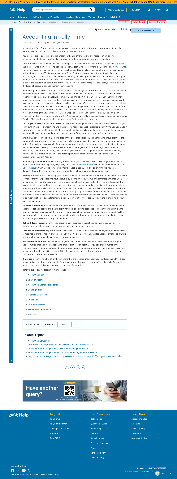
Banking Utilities (36, 290)
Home (11, 17)
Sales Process (97, 438)
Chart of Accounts (37, 280)
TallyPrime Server (54, 17)
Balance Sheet (86, 165)
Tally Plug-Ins (37, 17)
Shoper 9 (102, 17)
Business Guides (139, 438)
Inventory (95, 433)
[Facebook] (13, 471)
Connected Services (100, 453)
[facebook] (72, 367)
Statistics (32, 315)
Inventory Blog (138, 429)
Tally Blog (136, 433)
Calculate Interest (36, 305)
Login (137, 10)
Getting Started (139, 22)
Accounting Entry (36, 275)
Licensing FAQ (97, 458)
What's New (124, 22)
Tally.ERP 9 (115, 17)
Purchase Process (99, 443)
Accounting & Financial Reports (43, 285)
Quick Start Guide (99, 424)
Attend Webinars (116, 10)
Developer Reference (75, 17)
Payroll (94, 448)
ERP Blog (136, 424)
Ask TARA (166, 473)
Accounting (35, 22)
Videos (91, 17)
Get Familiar (96, 419)
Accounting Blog (139, 419)
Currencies (33, 300)
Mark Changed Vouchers (40, 310)
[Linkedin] (18, 471)
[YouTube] (24, 471)
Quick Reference (145, 30)
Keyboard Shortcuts (157, 22)
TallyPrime (156, 10)
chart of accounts (117, 67)
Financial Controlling (38, 295)
